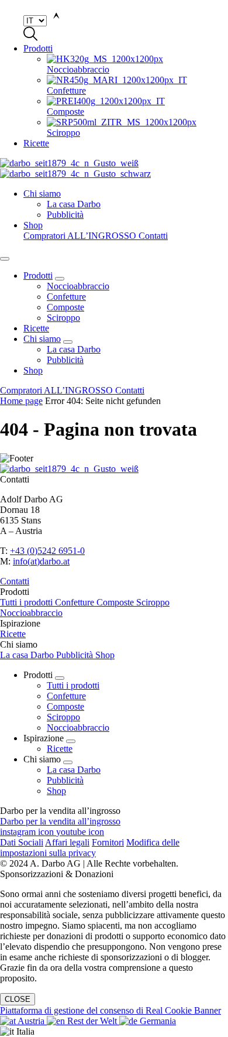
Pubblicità (65, 360)
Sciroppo (63, 318)
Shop (33, 225)
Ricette (36, 143)
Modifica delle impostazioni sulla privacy (89, 847)
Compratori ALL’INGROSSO (81, 236)
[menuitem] (137, 64)
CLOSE (17, 999)
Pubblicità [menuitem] (65, 215)
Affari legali (67, 842)
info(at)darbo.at (41, 561)
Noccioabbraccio (78, 286)
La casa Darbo (74, 349)
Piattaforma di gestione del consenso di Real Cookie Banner (110, 1010)
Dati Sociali (21, 842)
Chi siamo (42, 193)
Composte (65, 307)
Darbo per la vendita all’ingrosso (60, 821)
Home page (21, 401)
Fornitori (108, 842)
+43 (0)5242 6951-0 (47, 551)
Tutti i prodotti (27, 602)
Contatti (153, 236)
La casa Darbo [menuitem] (74, 204)
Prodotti (38, 48)
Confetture (66, 297)
